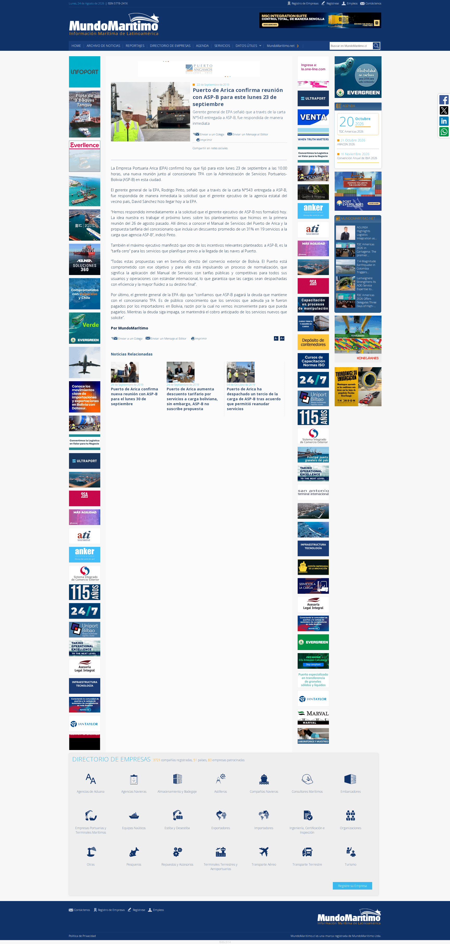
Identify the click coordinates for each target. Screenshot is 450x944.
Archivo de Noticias (103, 45)
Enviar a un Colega (212, 134)
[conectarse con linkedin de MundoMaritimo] (444, 121)
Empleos (158, 910)
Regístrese (139, 910)
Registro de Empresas (111, 910)
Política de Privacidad (82, 936)
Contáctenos (82, 910)
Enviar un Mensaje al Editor (250, 134)
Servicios (222, 45)
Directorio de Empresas (170, 45)
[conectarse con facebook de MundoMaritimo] (444, 99)
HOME (76, 45)
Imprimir (206, 140)
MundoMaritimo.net (281, 45)
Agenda (202, 45)
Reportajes (135, 45)
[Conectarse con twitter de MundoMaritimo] (444, 110)
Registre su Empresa (352, 886)
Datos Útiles (246, 45)
